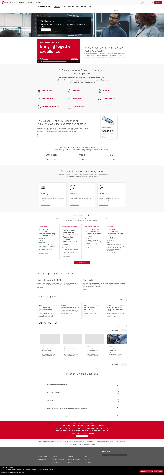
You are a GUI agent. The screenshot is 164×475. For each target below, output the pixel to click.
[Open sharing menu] (76, 61)
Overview (57, 6)
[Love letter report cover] (109, 127)
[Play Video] (38, 61)
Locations (70, 462)
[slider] (55, 61)
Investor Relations (88, 462)
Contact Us (70, 456)
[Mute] (71, 61)
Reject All (151, 471)
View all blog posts (121, 299)
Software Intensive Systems (44, 6)
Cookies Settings (143, 471)
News (86, 456)
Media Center (87, 459)
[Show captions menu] (68, 61)
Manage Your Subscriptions (74, 459)
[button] (13, 2)
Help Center (54, 456)
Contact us (158, 2)
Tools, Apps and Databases (58, 459)
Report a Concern (56, 462)
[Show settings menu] (73, 61)
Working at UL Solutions (42, 456)
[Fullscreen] (79, 61)
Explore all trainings (82, 262)
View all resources (121, 326)
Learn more (42, 135)
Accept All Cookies (158, 471)
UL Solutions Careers (41, 459)
